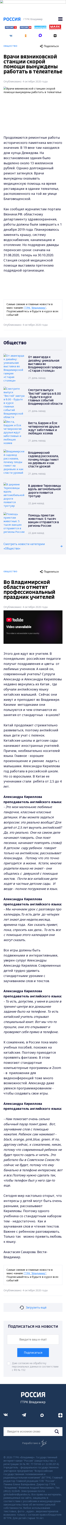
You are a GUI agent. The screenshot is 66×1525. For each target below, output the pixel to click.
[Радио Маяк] (55, 29)
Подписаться (33, 1353)
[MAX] (40, 34)
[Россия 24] (26, 27)
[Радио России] (40, 28)
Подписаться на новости (33, 1326)
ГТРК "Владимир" (35, 307)
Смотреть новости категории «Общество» (24, 546)
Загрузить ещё (36, 1307)
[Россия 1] (11, 27)
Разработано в (31, 1443)
